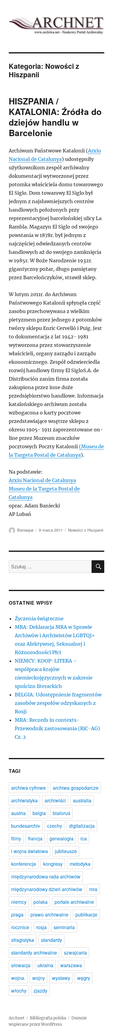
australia (82, 800)
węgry (83, 977)
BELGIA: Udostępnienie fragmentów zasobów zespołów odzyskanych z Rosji (58, 703)
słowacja (20, 965)
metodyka (80, 863)
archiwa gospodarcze (76, 787)
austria (18, 813)
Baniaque (25, 530)
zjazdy (40, 990)
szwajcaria (75, 952)
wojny (38, 977)
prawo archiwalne (49, 914)
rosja (41, 927)
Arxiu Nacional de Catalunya (42, 480)
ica (83, 838)
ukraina (45, 965)
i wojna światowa (29, 851)
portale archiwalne (74, 901)
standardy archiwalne (34, 952)
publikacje (86, 914)
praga (17, 914)
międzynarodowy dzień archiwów (46, 889)
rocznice (20, 927)
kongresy (53, 863)
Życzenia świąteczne (39, 619)
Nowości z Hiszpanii (85, 530)
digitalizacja (82, 825)
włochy (19, 990)
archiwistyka (24, 800)
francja (35, 838)
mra (93, 889)
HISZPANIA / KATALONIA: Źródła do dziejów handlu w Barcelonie (55, 117)
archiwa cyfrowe (28, 787)
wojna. (18, 977)
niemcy (19, 901)
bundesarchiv (25, 825)
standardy (51, 939)
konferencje (23, 863)
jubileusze (66, 851)
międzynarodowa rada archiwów (45, 876)
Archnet (16, 1018)
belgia (39, 813)
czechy (54, 825)
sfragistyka (22, 939)
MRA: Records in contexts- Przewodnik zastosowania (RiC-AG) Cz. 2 (57, 728)
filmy (16, 838)
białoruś (61, 813)
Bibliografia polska (48, 1018)
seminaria (64, 927)
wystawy (61, 977)
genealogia (61, 838)
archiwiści (55, 800)
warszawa (71, 965)
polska (40, 901)
